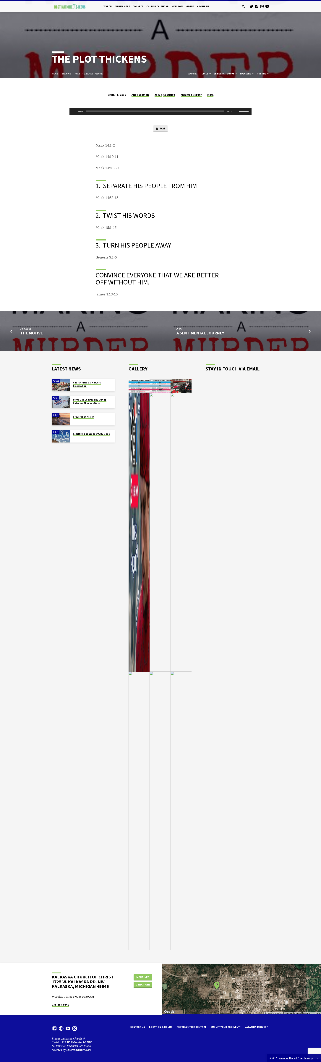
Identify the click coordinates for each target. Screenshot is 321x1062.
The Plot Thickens (93, 73)
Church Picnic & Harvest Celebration (87, 384)
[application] (160, 111)
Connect (138, 6)
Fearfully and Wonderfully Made (91, 433)
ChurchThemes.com (78, 1050)
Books (231, 73)
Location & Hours (160, 1027)
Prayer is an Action (83, 416)
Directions (143, 984)
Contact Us (137, 1027)
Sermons (66, 73)
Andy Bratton (140, 94)
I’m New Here (122, 6)
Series (218, 73)
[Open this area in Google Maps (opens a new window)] (169, 1011)
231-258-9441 (60, 1004)
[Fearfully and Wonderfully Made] (61, 436)
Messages (177, 6)
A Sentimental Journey (200, 333)
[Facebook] (257, 6)
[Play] (74, 111)
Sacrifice (169, 94)
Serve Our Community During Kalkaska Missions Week (89, 401)
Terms (317, 1013)
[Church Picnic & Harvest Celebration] (61, 385)
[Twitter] (251, 6)
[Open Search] (243, 6)
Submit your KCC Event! (226, 1027)
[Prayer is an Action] (61, 419)
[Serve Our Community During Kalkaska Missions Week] (61, 402)
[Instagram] (262, 6)
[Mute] (236, 111)
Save (162, 128)
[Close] (317, 1058)
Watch (107, 6)
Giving (190, 6)
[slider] (244, 111)
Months (262, 73)
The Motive (31, 333)
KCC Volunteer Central (191, 1027)
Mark (210, 94)
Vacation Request (256, 1027)
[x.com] (61, 1028)
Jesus (77, 73)
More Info (143, 977)
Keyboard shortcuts (273, 1013)
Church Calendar (157, 6)
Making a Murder (191, 94)
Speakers (246, 73)
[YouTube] (267, 6)
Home (55, 73)
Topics (204, 73)
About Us (203, 6)
